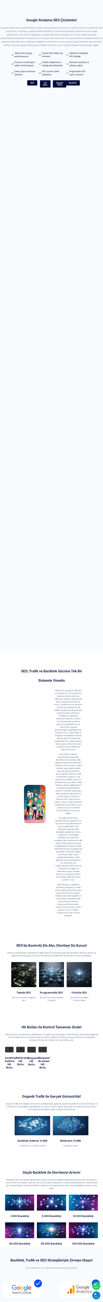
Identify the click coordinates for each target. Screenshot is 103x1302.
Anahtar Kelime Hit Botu (10, 1062)
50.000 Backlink (51, 1244)
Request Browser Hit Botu (44, 1062)
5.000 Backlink (51, 1216)
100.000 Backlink (83, 1244)
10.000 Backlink (83, 1216)
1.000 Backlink (19, 1216)
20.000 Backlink (19, 1244)
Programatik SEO (51, 992)
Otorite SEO (79, 992)
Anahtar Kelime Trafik (32, 1141)
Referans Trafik (70, 1141)
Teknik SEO (23, 992)
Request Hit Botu (33, 1061)
